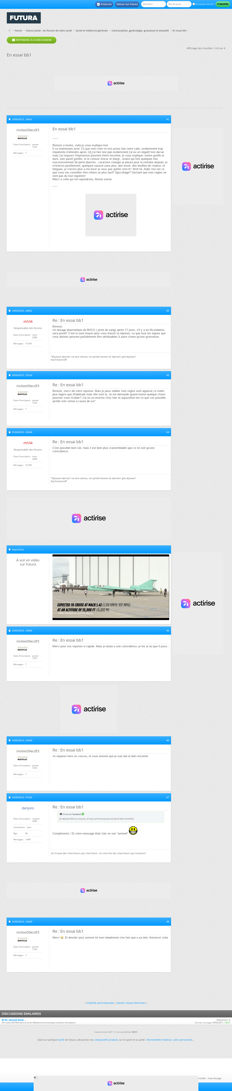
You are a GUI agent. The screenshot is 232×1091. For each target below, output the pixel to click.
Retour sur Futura (127, 4)
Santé (61, 1039)
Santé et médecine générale (92, 30)
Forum (18, 30)
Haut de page (214, 1078)
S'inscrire (104, 4)
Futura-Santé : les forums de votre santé (49, 30)
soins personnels (182, 1039)
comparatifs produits (106, 1039)
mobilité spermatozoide (100, 1002)
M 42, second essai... (13, 1019)
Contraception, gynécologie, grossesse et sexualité (140, 30)
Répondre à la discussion (31, 40)
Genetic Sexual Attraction (131, 1002)
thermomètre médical (159, 1039)
